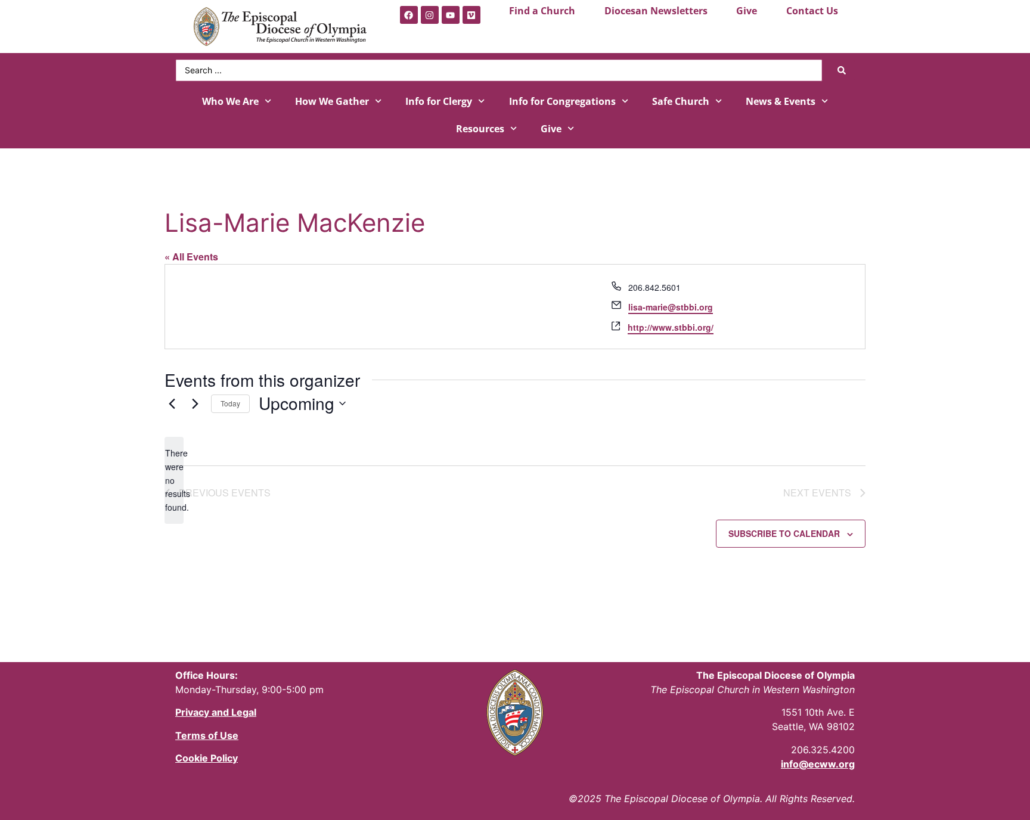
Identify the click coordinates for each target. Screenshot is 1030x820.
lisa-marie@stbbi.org (670, 307)
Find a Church (542, 10)
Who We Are (230, 101)
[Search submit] (842, 70)
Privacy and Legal (215, 712)
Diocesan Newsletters (656, 10)
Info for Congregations (562, 101)
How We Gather (332, 101)
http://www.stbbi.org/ (670, 327)
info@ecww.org (818, 764)
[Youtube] (451, 15)
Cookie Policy (206, 758)
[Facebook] (409, 15)
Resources (480, 128)
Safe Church (680, 101)
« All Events (191, 256)
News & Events (780, 101)
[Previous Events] (172, 403)
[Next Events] (195, 403)
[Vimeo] (471, 15)
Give (746, 10)
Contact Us (812, 10)
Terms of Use (206, 735)
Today (230, 403)
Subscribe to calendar (784, 533)
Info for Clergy (438, 101)
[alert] (174, 480)
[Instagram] (430, 15)
